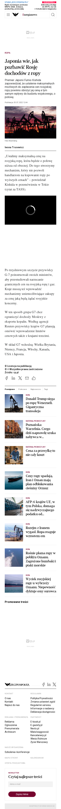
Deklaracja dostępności (42, 712)
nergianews (30, 14)
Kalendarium (37, 758)
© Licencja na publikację (18, 366)
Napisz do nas (12, 705)
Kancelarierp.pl (38, 735)
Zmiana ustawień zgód (42, 701)
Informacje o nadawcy (42, 708)
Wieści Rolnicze (38, 738)
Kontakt (9, 701)
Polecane (22, 389)
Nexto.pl (34, 728)
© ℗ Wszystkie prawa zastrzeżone (24, 369)
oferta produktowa (15, 763)
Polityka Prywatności (41, 698)
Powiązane (10, 389)
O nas (8, 698)
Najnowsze (35, 389)
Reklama (9, 721)
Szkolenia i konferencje (17, 752)
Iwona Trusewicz (14, 147)
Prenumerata (12, 728)
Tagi (46, 389)
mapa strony (11, 758)
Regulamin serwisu (40, 705)
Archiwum (10, 732)
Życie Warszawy (39, 742)
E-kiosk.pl (35, 721)
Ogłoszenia (11, 725)
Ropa (7, 53)
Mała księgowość (39, 732)
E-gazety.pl (36, 725)
